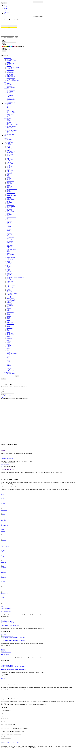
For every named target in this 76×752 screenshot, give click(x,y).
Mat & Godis (10, 91)
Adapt (8, 329)
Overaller (9, 64)
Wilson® (9, 162)
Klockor (8, 104)
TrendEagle (9, 161)
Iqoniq (8, 352)
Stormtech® (9, 233)
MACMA (9, 178)
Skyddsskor (9, 68)
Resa (8, 110)
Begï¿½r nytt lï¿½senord (21, 398)
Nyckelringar (10, 95)
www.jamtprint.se (5, 464)
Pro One (8, 157)
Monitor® (9, 360)
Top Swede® (10, 288)
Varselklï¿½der (10, 70)
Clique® (9, 191)
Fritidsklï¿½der (7, 118)
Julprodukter (9, 139)
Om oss (5, 5)
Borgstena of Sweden (12, 189)
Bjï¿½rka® (9, 266)
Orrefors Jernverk (11, 199)
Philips (8, 309)
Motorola (9, 308)
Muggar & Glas (10, 98)
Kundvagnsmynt (10, 140)
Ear (7, 337)
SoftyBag (9, 297)
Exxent (8, 146)
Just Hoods (9, 221)
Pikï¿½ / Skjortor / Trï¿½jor (13, 67)
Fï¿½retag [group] (36, 2)
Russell (8, 230)
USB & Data (10, 92)
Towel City (9, 234)
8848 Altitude (10, 245)
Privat (8, 27)
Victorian (9, 290)
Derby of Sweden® (11, 249)
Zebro (8, 174)
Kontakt (5, 7)
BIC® (8, 265)
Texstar (8, 261)
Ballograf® (9, 186)
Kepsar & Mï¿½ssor (8, 120)
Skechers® (9, 368)
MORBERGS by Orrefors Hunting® (15, 277)
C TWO (8, 177)
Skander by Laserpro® (12, 353)
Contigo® (9, 165)
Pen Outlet (9, 279)
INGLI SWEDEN (11, 151)
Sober (8, 286)
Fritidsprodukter (7, 103)
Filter (16, 37)
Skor (5, 135)
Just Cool (9, 219)
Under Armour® (10, 370)
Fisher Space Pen (11, 296)
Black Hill (9, 187)
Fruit (8, 215)
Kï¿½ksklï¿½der (10, 63)
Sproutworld (9, 369)
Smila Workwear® (11, 285)
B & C (8, 213)
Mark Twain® (10, 154)
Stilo (8, 258)
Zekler (8, 326)
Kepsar (8, 123)
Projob (8, 201)
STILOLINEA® (10, 158)
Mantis (8, 223)
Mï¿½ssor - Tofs (10, 134)
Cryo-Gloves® (10, 298)
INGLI (8, 150)
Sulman (8, 344)
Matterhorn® (10, 170)
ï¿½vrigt (5, 138)
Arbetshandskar (10, 72)
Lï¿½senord (3, 392)
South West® (10, 259)
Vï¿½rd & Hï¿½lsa (11, 78)
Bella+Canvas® (10, 211)
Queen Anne (9, 202)
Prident (8, 179)
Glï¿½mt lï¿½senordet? (6, 395)
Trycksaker (9, 86)
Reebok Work (10, 322)
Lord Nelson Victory (11, 195)
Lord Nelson (9, 194)
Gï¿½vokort (9, 84)
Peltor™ (8, 321)
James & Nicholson (11, 239)
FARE (8, 251)
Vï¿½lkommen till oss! (7, 469)
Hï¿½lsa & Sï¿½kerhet (12, 112)
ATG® (8, 354)
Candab (8, 190)
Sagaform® (9, 173)
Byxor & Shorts (10, 59)
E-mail (2, 390)
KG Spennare (10, 255)
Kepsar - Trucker (10, 131)
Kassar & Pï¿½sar (11, 99)
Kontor (8, 83)
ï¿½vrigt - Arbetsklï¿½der (12, 80)
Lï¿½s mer (3, 620)
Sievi (8, 284)
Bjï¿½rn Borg (10, 333)
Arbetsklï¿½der (7, 58)
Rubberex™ (9, 304)
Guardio (8, 357)
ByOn (8, 267)
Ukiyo (8, 310)
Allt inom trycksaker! (7, 458)
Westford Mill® (10, 237)
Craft (8, 175)
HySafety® (9, 301)
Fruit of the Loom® (11, 217)
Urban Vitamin (10, 312)
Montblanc (9, 275)
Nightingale (9, 198)
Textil (8, 119)
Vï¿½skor (9, 116)
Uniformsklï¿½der (11, 76)
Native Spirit (9, 328)
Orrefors (8, 185)
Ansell (8, 332)
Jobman (8, 169)
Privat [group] (41, 2)
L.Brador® (9, 270)
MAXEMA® (10, 153)
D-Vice (8, 247)
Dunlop (8, 336)
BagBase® (9, 209)
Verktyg (8, 106)
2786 (8, 203)
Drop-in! (3, 450)
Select (8, 282)
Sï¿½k (4, 51)
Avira (8, 350)
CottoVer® (9, 214)
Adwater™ (9, 246)
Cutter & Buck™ (11, 193)
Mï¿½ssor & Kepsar (11, 60)
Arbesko (9, 314)
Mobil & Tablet (10, 111)
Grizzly (8, 218)
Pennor (8, 94)
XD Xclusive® (10, 292)
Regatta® (9, 229)
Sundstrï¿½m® (10, 324)
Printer (8, 155)
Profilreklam (6, 88)
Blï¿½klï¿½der (10, 334)
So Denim (9, 231)
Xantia (8, 167)
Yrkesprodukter (7, 372)
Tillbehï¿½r (9, 71)
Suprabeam (9, 345)
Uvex (8, 325)
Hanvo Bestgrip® (11, 300)
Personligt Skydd (11, 373)
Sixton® (8, 366)
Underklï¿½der (10, 75)
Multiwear (9, 132)
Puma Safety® (10, 362)
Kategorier (3, 55)
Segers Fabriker (10, 281)
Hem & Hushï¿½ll (11, 102)
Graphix (8, 253)
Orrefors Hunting (11, 257)
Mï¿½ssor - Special (11, 126)
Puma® (8, 361)
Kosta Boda (9, 183)
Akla (8, 330)
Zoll (7, 349)
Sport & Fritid (10, 114)
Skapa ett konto (4, 397)
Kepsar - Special (10, 128)
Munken (8, 278)
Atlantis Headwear (11, 206)
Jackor (8, 62)
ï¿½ (2, 46)
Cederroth (9, 316)
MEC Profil (9, 273)
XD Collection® (10, 181)
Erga (8, 250)
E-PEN (8, 147)
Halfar (8, 238)
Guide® (8, 318)
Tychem (8, 346)
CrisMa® (9, 144)
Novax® (9, 302)
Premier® (9, 226)
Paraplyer (9, 108)
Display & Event (10, 100)
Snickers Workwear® (12, 293)
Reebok (8, 364)
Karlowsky (9, 242)
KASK (8, 320)
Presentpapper (10, 142)
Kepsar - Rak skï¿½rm (12, 130)
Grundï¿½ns (9, 338)
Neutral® (9, 197)
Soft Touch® (10, 305)
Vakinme (9, 289)
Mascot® (9, 271)
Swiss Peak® (10, 159)
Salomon (9, 365)
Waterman (9, 235)
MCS (8, 340)
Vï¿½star (9, 66)
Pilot (8, 171)
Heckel (8, 358)
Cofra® (8, 356)
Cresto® (8, 317)
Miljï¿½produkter (11, 90)
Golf (8, 96)
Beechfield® (9, 210)
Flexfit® (8, 269)
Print (5, 82)
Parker (8, 225)
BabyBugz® (9, 207)
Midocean (9, 274)
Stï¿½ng (3, 398)
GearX (8, 306)
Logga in (6, 8)
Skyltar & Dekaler (11, 87)
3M (7, 313)
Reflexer (9, 107)
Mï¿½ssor (9, 122)
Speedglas (9, 341)
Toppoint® (9, 262)
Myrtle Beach (10, 241)
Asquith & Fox (10, 205)
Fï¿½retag (9, 25)
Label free (9, 222)
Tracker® (9, 263)
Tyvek (8, 348)
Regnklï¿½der (10, 74)
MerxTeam (9, 166)
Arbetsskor (9, 136)
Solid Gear (9, 294)
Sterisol (8, 342)
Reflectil (8, 243)
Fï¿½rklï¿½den (10, 79)
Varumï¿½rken (7, 143)
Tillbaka (13, 398)
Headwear (9, 182)
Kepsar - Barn (10, 127)
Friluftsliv (9, 115)
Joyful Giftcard (10, 254)
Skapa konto (6, 12)
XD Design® (10, 163)
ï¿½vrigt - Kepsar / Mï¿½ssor (13, 124)
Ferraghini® (9, 148)
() (6, 2)
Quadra (8, 227)
